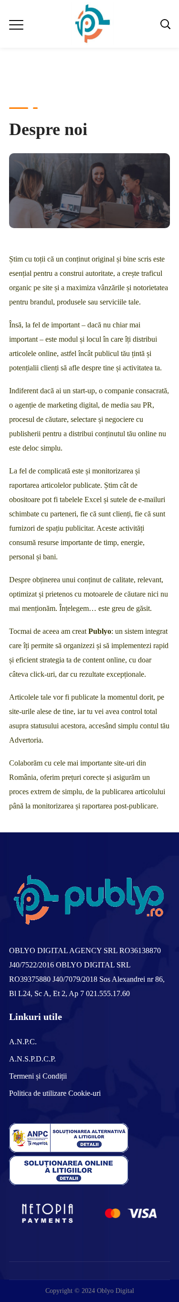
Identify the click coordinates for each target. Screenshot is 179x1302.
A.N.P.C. (23, 1042)
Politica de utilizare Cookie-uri (55, 1093)
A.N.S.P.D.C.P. (32, 1059)
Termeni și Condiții (38, 1076)
